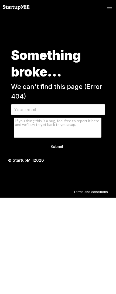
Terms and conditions (90, 192)
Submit (56, 146)
